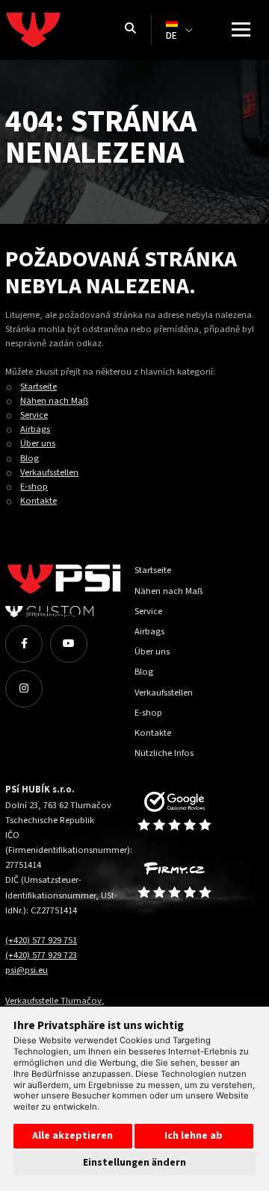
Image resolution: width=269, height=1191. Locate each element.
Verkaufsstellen (49, 472)
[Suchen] (130, 29)
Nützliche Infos (164, 753)
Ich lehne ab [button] (193, 1135)
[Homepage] (57, 30)
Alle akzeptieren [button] (72, 1135)
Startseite (38, 386)
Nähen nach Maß (54, 400)
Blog (29, 458)
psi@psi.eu (26, 970)
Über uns (37, 443)
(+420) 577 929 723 (41, 955)
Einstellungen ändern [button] (134, 1162)
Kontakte (38, 500)
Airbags (35, 429)
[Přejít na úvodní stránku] (191, 812)
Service (34, 415)
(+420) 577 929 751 (41, 940)
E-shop (34, 486)
